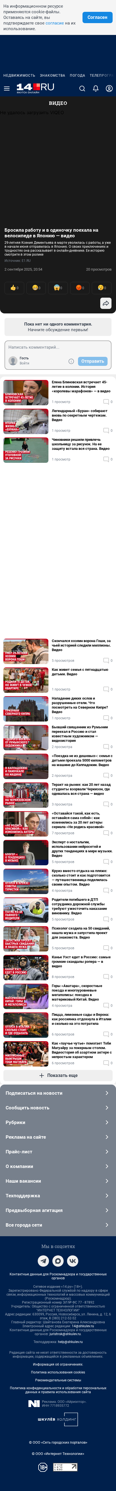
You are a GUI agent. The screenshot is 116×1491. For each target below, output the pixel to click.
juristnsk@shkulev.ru (65, 1334)
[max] (58, 1261)
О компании (19, 1166)
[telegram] (43, 1261)
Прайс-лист (19, 1151)
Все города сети (24, 1225)
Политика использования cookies (58, 1372)
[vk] (72, 1261)
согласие (55, 23)
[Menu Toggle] (7, 88)
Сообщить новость (27, 1107)
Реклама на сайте (26, 1137)
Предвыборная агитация (34, 1210)
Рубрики (15, 1122)
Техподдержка (23, 1195)
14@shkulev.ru (83, 1326)
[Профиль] (109, 88)
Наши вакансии (23, 1181)
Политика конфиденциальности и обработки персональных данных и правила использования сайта (58, 1390)
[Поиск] (82, 88)
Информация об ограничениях (57, 1364)
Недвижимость (19, 76)
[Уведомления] (95, 88)
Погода (77, 76)
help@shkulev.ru (70, 1342)
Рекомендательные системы (58, 1380)
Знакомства (52, 76)
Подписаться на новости (34, 1093)
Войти (24, 363)
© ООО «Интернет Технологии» (58, 1454)
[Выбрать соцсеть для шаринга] (105, 303)
